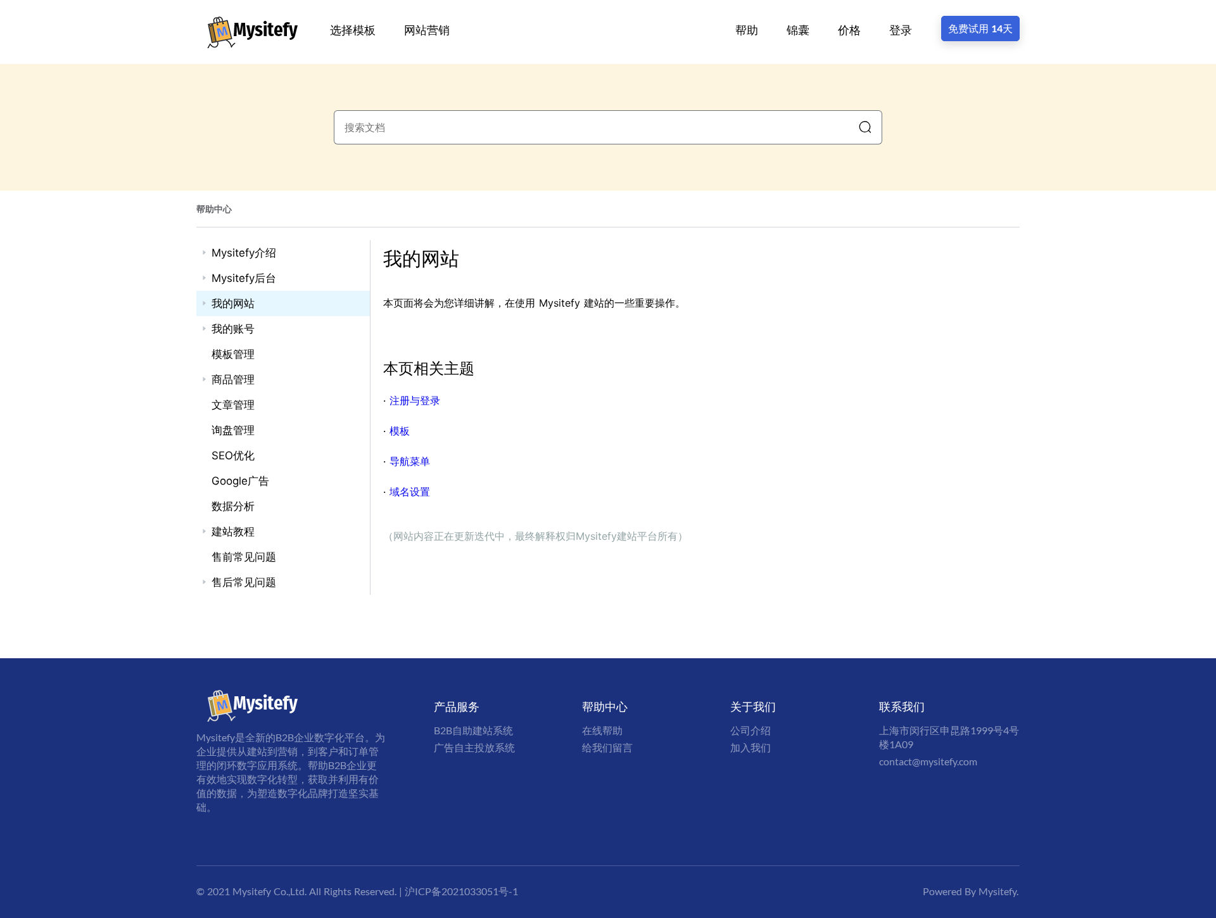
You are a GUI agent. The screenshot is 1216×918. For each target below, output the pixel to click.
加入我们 (750, 747)
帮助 (746, 30)
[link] (214, 208)
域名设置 (410, 491)
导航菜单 (410, 461)
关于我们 (753, 706)
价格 (849, 30)
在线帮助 (602, 730)
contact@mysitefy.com (928, 761)
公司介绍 (750, 730)
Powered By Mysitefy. (970, 891)
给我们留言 (607, 747)
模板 (400, 430)
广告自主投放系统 (474, 747)
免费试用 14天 (980, 28)
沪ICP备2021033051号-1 (461, 891)
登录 (900, 30)
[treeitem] (283, 252)
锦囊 (798, 30)
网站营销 (427, 30)
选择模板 (353, 30)
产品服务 (456, 706)
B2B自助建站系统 (473, 730)
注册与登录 (415, 400)
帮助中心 (214, 208)
